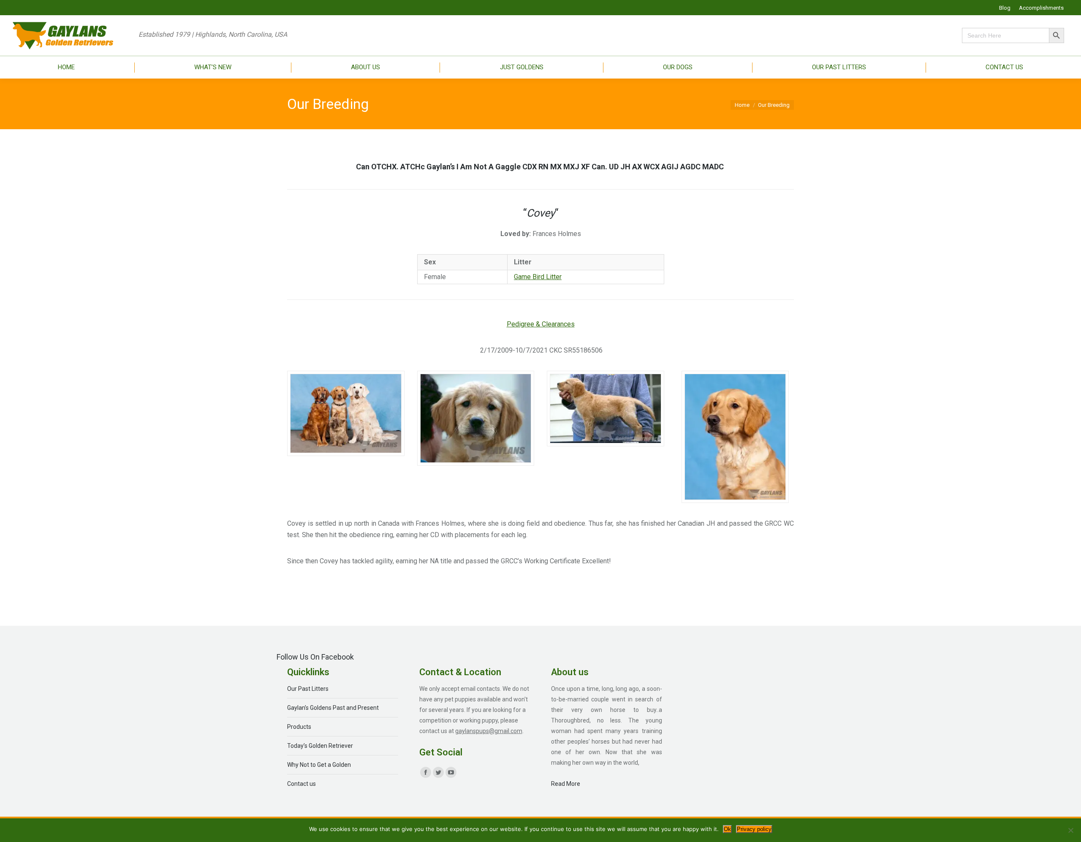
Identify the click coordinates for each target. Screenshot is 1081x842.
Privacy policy (754, 829)
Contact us (301, 783)
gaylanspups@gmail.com (488, 731)
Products (299, 726)
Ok (727, 829)
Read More (565, 783)
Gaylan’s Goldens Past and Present (333, 707)
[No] (1070, 830)
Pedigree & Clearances (541, 324)
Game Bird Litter (538, 277)
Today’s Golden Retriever (320, 745)
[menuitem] (1004, 8)
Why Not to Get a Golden (319, 764)
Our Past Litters (308, 688)
